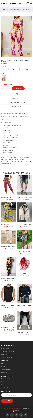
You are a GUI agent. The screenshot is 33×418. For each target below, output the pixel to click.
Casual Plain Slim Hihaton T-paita (10, 305)
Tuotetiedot (16, 94)
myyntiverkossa (16, 408)
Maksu (3, 366)
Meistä (3, 385)
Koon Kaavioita (16, 98)
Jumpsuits (27, 9)
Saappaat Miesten (6, 357)
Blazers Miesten (5, 348)
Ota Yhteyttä (5, 388)
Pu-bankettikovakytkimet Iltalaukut (11, 327)
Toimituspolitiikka (6, 369)
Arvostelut (16, 107)
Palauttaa (4, 372)
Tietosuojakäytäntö (6, 379)
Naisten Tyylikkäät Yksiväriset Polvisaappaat (13, 246)
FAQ (2, 363)
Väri (4, 73)
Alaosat (20, 9)
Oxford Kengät (5, 354)
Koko (4, 66)
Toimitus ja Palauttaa (16, 102)
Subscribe (7, 401)
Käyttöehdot (4, 382)
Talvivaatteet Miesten (7, 351)
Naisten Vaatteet (11, 9)
